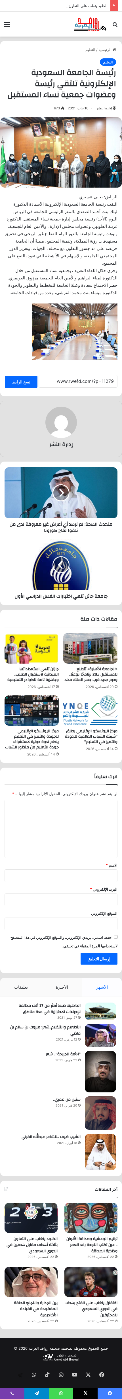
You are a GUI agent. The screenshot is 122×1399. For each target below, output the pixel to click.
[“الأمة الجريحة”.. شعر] (100, 1071)
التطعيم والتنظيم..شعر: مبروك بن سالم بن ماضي (45, 1030)
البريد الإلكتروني (103, 889)
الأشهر (102, 987)
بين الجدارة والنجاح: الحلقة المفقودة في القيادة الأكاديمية (36, 1309)
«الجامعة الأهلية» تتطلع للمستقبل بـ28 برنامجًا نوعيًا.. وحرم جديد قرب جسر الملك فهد (91, 674)
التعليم (90, 49)
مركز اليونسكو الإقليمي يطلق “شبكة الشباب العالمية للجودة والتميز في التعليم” (91, 736)
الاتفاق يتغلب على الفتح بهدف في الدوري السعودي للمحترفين (91, 1309)
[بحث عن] (115, 26)
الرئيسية (105, 49)
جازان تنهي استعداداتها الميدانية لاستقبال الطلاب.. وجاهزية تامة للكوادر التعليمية (33, 674)
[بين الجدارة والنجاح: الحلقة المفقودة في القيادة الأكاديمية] (31, 1282)
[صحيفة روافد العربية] (90, 24)
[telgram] (20, 1375)
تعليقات (21, 987)
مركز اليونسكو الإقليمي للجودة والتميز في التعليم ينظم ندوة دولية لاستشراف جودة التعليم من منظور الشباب (32, 739)
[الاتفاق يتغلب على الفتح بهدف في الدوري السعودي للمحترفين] (90, 1282)
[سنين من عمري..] (100, 1113)
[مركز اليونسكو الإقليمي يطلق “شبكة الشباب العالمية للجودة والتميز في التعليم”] (90, 710)
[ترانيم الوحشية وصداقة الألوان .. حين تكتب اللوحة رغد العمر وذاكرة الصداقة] (90, 1218)
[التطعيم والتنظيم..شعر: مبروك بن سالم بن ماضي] (100, 1035)
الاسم (111, 865)
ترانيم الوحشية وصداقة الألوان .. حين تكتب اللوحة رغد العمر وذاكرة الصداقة (91, 1245)
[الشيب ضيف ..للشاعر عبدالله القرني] (100, 1152)
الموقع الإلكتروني (104, 913)
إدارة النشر (104, 108)
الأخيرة (62, 987)
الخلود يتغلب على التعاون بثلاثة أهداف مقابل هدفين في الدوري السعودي (32, 1245)
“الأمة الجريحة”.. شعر (63, 1054)
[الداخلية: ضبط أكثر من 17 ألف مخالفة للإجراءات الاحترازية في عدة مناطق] (100, 1011)
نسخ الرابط (21, 381)
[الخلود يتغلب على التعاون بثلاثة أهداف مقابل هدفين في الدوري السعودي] (31, 1218)
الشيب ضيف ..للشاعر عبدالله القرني (51, 1137)
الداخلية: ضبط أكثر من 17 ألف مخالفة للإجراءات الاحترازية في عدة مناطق (50, 1009)
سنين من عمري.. (67, 1099)
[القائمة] (7, 26)
